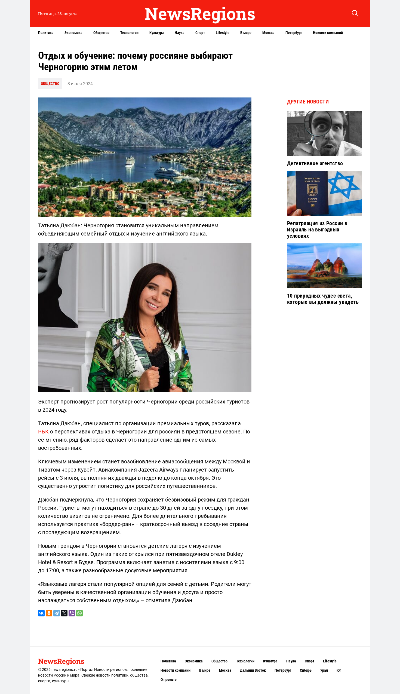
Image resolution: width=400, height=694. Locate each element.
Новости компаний (328, 32)
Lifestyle (222, 32)
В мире (245, 32)
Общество (101, 32)
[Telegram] (56, 613)
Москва (268, 32)
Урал (324, 670)
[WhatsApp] (79, 613)
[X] (64, 613)
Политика (46, 32)
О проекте (169, 679)
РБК (43, 431)
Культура (156, 32)
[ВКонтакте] (41, 613)
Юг (339, 670)
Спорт (200, 32)
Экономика (73, 32)
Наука (179, 32)
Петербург (293, 32)
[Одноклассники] (49, 613)
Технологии (129, 32)
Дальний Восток (253, 670)
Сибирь (306, 670)
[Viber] (72, 613)
